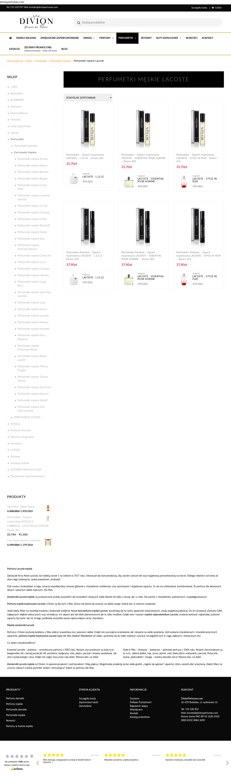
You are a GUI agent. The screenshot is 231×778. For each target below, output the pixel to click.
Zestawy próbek (19, 463)
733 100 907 (16, 7)
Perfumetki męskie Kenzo (32, 309)
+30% (13, 87)
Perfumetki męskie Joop (31, 302)
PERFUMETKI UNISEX (27, 417)
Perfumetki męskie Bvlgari (33, 178)
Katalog (14, 49)
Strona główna (15, 61)
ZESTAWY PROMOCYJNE (25, 469)
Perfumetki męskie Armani (33, 159)
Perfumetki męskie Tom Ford (34, 387)
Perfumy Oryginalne (22, 437)
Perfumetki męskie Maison (33, 322)
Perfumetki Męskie (60, 61)
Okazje (14, 132)
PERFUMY (105, 38)
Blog (64, 49)
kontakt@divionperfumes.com (43, 7)
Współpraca (136, 710)
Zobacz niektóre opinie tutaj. (17, 764)
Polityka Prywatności (140, 702)
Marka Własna (26, 38)
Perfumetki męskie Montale (34, 328)
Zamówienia (85, 706)
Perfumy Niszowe (20, 430)
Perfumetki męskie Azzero (33, 165)
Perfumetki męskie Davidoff (34, 225)
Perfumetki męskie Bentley (33, 172)
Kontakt (207, 38)
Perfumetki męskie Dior (31, 238)
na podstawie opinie (17, 761)
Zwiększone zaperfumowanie (59, 38)
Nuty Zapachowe (20, 126)
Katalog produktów (140, 717)
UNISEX (87, 38)
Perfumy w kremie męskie (19, 726)
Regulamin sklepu (139, 706)
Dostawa (134, 699)
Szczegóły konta (199, 8)
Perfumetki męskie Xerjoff (33, 400)
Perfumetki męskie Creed (32, 219)
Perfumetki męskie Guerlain (34, 268)
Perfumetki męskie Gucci (32, 262)
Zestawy (146, 38)
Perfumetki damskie (16, 710)
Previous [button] (37, 762)
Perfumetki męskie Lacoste (33, 315)
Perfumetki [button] (125, 38)
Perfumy (15, 424)
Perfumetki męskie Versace (33, 393)
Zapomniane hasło (88, 702)
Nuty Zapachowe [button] (167, 38)
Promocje (16, 443)
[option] (71, 765)
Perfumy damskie (15, 698)
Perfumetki (41, 61)
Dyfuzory (15, 106)
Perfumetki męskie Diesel (32, 232)
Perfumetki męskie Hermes (33, 275)
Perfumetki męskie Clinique (34, 212)
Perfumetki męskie (15, 715)
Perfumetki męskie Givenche (34, 255)
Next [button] (227, 762)
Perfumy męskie (14, 704)
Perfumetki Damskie (26, 146)
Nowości (192, 38)
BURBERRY (17, 100)
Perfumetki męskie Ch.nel (32, 205)
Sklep (29, 61)
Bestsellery (16, 93)
